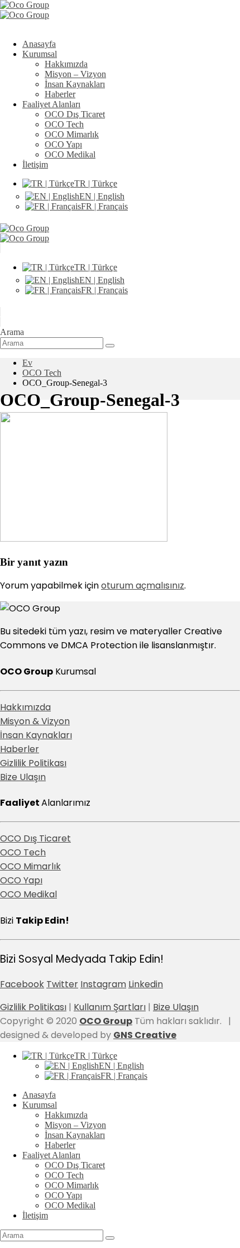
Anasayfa (39, 44)
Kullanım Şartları (110, 1007)
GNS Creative (144, 1035)
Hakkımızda (66, 64)
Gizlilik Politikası (33, 763)
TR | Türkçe (95, 183)
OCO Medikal (70, 154)
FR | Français (104, 206)
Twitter (62, 984)
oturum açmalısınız (142, 585)
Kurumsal (39, 54)
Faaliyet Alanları (51, 104)
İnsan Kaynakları (75, 84)
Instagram (103, 984)
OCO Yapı (63, 144)
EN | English (101, 196)
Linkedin (145, 984)
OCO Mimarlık (72, 134)
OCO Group (105, 1021)
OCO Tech (64, 124)
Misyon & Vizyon (35, 721)
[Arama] (109, 345)
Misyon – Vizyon (75, 74)
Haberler (60, 94)
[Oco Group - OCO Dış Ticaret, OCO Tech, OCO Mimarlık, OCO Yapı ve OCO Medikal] (24, 10)
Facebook (22, 984)
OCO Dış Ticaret (75, 114)
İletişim (35, 164)
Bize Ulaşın (23, 777)
